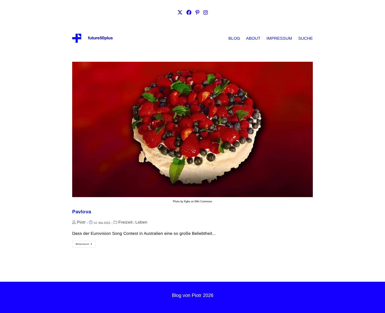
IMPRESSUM (279, 38)
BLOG (234, 38)
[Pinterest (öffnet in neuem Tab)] (197, 12)
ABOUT (253, 38)
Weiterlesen (86, 243)
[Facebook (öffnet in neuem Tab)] (189, 12)
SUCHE (305, 38)
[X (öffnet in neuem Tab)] (179, 12)
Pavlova (81, 211)
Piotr (81, 222)
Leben (141, 222)
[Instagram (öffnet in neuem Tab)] (205, 12)
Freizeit (125, 222)
